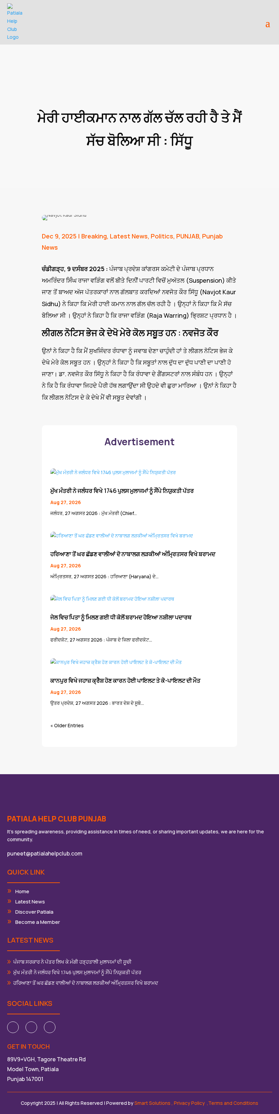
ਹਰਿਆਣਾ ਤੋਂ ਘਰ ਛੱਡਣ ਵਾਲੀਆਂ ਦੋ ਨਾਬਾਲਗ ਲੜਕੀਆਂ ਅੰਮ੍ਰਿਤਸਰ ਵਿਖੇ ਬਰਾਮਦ (132, 554)
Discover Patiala (34, 911)
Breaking (94, 236)
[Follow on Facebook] (13, 1027)
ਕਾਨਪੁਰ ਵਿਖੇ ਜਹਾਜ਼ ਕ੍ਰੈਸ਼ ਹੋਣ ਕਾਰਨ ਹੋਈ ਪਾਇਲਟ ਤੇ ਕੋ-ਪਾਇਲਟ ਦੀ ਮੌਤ (125, 680)
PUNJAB (187, 236)
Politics (162, 236)
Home (22, 891)
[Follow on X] (31, 1027)
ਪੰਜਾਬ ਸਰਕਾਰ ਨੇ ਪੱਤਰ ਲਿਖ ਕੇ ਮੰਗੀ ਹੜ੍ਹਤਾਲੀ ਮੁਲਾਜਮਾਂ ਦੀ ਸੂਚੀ (72, 961)
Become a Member (37, 922)
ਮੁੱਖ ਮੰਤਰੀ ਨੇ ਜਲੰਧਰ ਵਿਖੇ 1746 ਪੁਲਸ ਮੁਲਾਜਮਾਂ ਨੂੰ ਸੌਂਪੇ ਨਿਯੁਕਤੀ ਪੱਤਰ (122, 491)
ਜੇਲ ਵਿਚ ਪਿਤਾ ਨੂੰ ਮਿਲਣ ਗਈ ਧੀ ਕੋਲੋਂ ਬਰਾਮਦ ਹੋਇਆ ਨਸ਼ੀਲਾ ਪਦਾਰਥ (121, 617)
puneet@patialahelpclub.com (44, 853)
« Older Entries (67, 725)
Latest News (129, 236)
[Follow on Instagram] (49, 1027)
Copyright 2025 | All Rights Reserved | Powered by (96, 1103)
